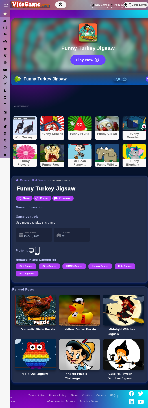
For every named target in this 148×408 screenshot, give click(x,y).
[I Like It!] (123, 79)
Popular (118, 4)
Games (24, 180)
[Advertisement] (79, 95)
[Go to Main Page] (30, 5)
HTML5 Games (74, 266)
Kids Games (125, 266)
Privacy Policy (57, 395)
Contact (101, 395)
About (74, 395)
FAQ (113, 395)
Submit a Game (88, 401)
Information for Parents (61, 401)
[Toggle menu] (6, 5)
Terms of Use (37, 395)
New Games (102, 4)
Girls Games (49, 266)
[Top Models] (61, 4)
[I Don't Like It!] (116, 79)
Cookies (87, 395)
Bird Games (39, 180)
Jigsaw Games (100, 266)
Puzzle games (27, 273)
